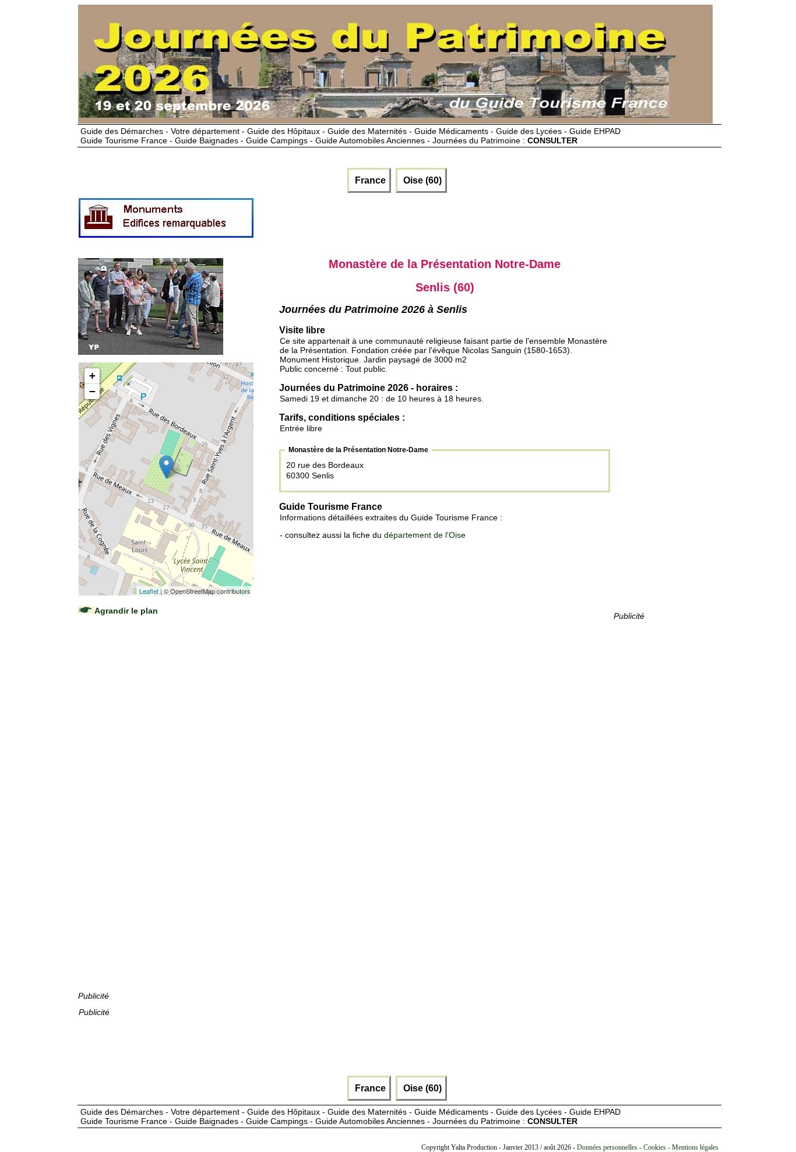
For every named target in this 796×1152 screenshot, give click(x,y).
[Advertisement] (165, 814)
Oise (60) (421, 180)
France (369, 180)
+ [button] (92, 375)
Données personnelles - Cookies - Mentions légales (647, 1147)
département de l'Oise (425, 535)
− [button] (92, 391)
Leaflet (149, 591)
